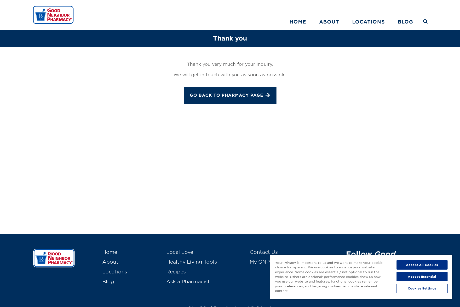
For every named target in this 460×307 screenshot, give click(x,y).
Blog (405, 21)
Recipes (176, 271)
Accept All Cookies (422, 265)
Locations (368, 21)
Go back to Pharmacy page (226, 95)
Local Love (179, 252)
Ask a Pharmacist (188, 281)
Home (297, 21)
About (329, 21)
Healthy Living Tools (191, 262)
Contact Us (264, 252)
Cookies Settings (422, 288)
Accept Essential (422, 276)
